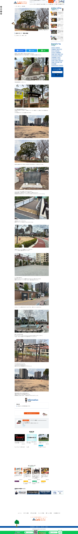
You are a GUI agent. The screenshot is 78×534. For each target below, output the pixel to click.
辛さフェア (60, 55)
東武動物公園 (54, 49)
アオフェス (53, 52)
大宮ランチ (43, 482)
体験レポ (34, 483)
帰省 (56, 54)
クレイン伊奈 (35, 482)
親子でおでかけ (61, 60)
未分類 (17, 445)
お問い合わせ (42, 526)
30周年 (53, 60)
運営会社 (47, 526)
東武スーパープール (59, 49)
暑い (62, 54)
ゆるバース (53, 47)
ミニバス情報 (49, 4)
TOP (16, 6)
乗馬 (38, 482)
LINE (44, 50)
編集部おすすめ (61, 4)
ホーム (32, 4)
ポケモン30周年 (57, 62)
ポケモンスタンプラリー (55, 65)
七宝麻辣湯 (26, 483)
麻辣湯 (30, 482)
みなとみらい (61, 65)
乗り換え (59, 54)
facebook (21, 50)
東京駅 (53, 54)
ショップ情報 (55, 4)
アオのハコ (59, 57)
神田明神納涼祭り (59, 52)
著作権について (38, 526)
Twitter (24, 425)
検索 (57, 74)
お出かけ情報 (43, 4)
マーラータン (26, 482)
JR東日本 (57, 60)
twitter (32, 50)
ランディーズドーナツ (55, 55)
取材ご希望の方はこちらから (31, 413)
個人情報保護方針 (32, 526)
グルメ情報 (37, 4)
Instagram (24, 424)
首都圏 (53, 62)
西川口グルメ (58, 47)
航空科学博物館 (54, 57)
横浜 (61, 62)
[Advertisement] (32, 42)
